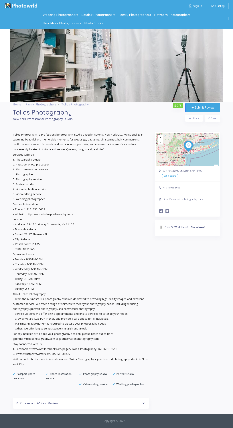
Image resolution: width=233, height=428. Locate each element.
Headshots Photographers (62, 23)
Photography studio (95, 374)
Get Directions (170, 176)
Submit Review (204, 107)
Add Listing (217, 6)
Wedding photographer (130, 384)
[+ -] (187, 149)
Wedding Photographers (60, 15)
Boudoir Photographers (98, 15)
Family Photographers (135, 15)
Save (213, 118)
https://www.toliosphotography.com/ (183, 199)
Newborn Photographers (172, 15)
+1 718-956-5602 (171, 187)
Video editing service (95, 384)
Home (17, 104)
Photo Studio (93, 23)
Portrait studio (125, 374)
